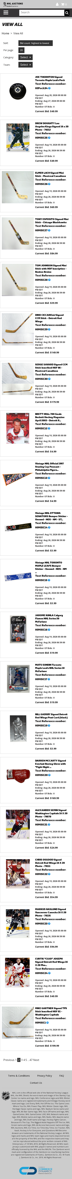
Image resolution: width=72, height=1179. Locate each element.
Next (36, 1060)
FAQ (61, 1075)
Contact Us (36, 1082)
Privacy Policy (44, 1075)
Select (24, 57)
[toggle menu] (6, 12)
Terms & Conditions (19, 1075)
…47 (30, 1060)
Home (5, 33)
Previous (8, 1060)
